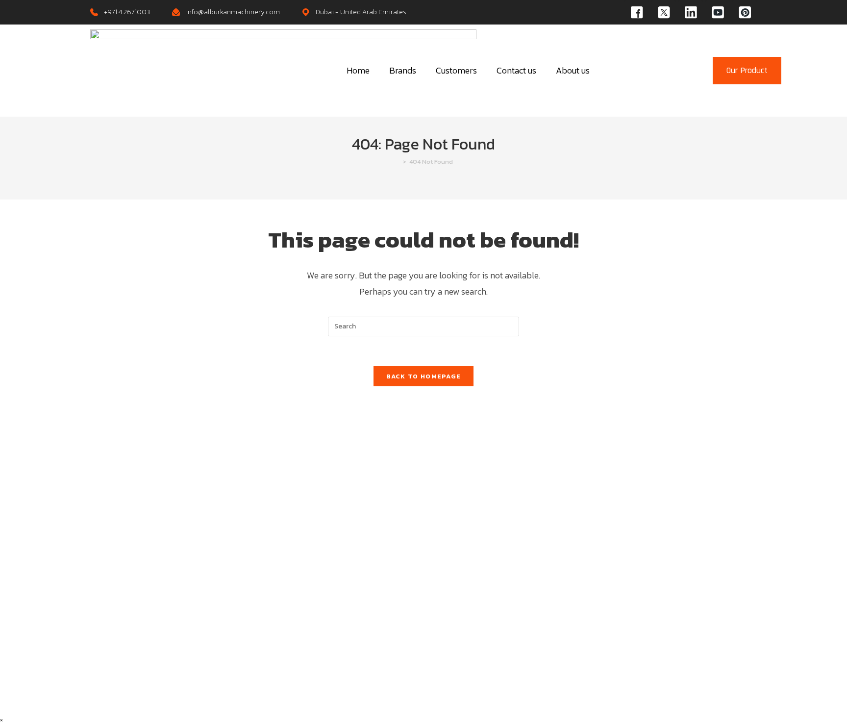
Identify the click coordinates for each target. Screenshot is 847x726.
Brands (402, 70)
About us (573, 70)
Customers (456, 70)
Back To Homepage (423, 376)
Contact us (516, 70)
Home (358, 70)
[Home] (397, 161)
